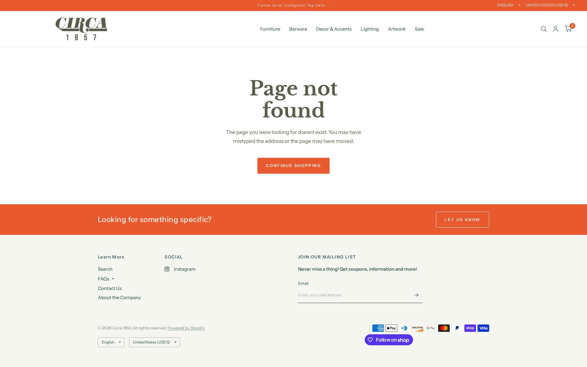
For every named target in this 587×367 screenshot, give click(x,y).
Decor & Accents (334, 29)
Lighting (370, 29)
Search (105, 269)
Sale (419, 29)
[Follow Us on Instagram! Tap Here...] (293, 5)
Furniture (270, 29)
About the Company (119, 297)
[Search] (544, 29)
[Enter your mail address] (416, 295)
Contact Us (110, 288)
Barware (298, 29)
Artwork (397, 29)
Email (303, 283)
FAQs (103, 279)
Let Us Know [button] (463, 219)
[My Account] (556, 29)
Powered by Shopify (186, 327)
